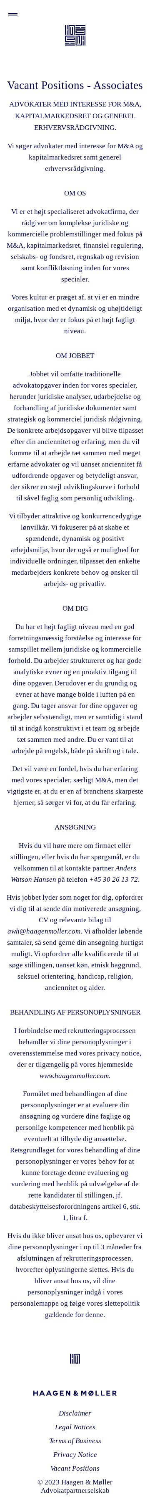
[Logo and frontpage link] (75, 35)
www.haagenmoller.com (74, 1076)
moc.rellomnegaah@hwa (44, 931)
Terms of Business (75, 1441)
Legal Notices (75, 1427)
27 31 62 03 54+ (113, 879)
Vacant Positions (75, 1468)
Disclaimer (75, 1413)
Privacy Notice (75, 1455)
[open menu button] (13, 14)
